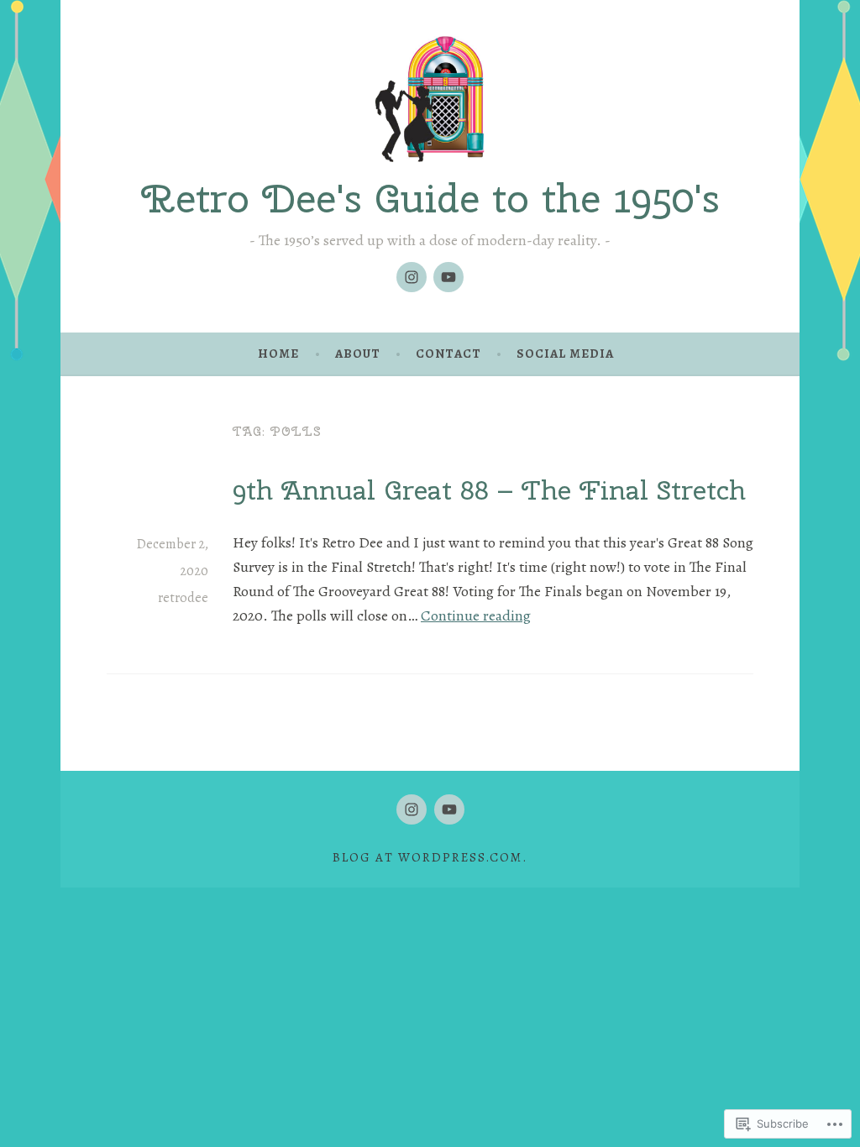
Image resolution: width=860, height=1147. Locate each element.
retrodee (183, 598)
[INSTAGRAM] (411, 809)
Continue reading (476, 615)
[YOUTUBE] (449, 809)
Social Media (565, 353)
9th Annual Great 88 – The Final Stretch (489, 490)
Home (278, 353)
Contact (448, 353)
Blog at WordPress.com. (430, 857)
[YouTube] (448, 277)
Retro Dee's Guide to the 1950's (430, 198)
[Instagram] (411, 277)
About (357, 353)
